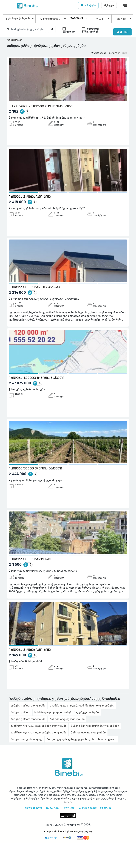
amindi (55, 831)
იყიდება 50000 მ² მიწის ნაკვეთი (35, 468)
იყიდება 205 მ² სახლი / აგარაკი (35, 287)
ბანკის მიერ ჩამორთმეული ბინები (95, 725)
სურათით (69, 31)
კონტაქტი (69, 807)
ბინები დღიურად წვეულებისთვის (70, 739)
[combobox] (79, 18)
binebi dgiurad (107, 739)
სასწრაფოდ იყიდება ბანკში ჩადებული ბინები (82, 705)
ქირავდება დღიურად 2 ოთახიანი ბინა (40, 106)
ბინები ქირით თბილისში (28, 705)
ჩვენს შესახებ (33, 807)
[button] (19, 18)
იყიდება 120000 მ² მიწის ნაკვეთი (36, 378)
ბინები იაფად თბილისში (67, 719)
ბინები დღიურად (83, 831)
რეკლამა (105, 807)
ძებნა (123, 32)
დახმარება (53, 807)
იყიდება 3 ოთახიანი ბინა (30, 650)
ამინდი (48, 831)
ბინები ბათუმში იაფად (26, 739)
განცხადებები (14, 40)
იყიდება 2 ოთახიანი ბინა (30, 196)
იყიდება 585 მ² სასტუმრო (30, 559)
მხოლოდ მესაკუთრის (90, 30)
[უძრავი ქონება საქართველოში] (27, 5)
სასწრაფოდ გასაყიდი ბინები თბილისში (38, 725)
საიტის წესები (88, 807)
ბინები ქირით (20, 712)
